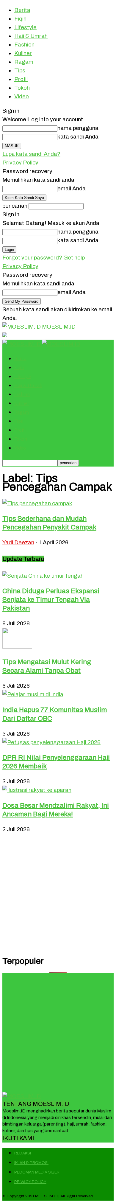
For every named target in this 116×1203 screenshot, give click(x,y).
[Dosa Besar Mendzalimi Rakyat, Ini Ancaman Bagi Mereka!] (36, 790)
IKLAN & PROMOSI (31, 1163)
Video (21, 96)
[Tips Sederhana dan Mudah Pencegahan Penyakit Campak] (37, 503)
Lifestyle (25, 27)
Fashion (24, 44)
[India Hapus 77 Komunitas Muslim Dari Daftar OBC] (32, 694)
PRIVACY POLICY (30, 1182)
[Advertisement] (58, 892)
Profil (21, 79)
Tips (19, 70)
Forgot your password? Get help (43, 257)
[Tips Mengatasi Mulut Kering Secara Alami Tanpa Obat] (17, 647)
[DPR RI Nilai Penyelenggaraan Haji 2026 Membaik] (51, 742)
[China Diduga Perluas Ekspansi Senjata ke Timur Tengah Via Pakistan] (43, 576)
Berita (22, 10)
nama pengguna (77, 128)
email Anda (71, 188)
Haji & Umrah (31, 36)
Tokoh (22, 88)
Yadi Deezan (18, 542)
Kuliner (23, 53)
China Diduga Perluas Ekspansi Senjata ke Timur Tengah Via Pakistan (50, 599)
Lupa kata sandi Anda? (31, 154)
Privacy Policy (20, 162)
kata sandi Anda (77, 136)
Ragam (23, 62)
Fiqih (20, 18)
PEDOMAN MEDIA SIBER (36, 1172)
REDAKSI (22, 1153)
